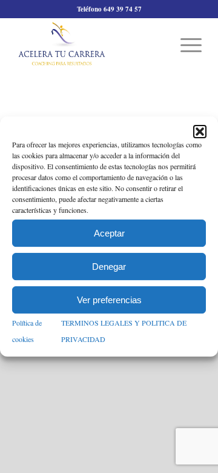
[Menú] (185, 43)
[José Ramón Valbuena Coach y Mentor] (90, 43)
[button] (200, 132)
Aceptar (109, 233)
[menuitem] (185, 43)
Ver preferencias (109, 300)
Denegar (109, 266)
